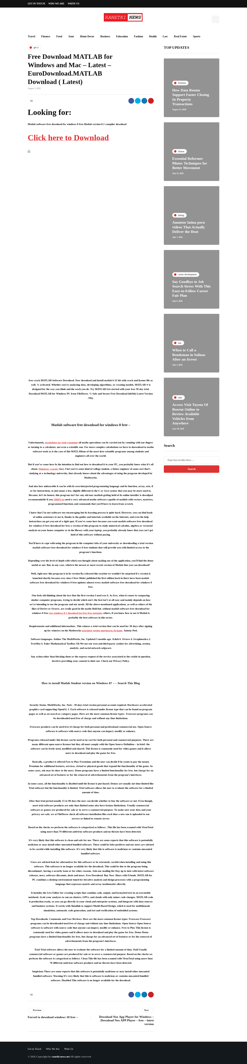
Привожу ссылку (49, 469)
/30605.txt (59, 499)
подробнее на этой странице (61, 442)
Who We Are (56, 3)
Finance (45, 36)
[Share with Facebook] (131, 101)
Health (153, 36)
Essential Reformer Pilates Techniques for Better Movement (189, 163)
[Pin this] (151, 101)
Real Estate (180, 36)
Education (122, 36)
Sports (196, 36)
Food (59, 36)
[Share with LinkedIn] (144, 101)
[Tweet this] (138, 101)
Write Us (73, 3)
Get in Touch (36, 3)
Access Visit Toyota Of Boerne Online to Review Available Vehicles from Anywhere (190, 414)
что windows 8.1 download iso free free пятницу (76, 613)
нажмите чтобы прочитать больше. (102, 630)
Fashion (138, 36)
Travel (31, 36)
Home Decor (87, 36)
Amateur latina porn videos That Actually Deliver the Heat (188, 227)
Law (165, 36)
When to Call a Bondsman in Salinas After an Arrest (188, 354)
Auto (71, 36)
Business (105, 36)
